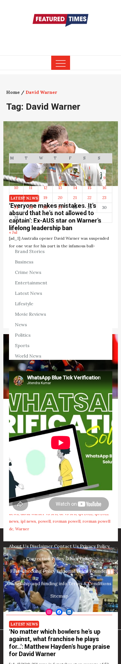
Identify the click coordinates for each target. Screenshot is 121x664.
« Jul (13, 232)
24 (16, 207)
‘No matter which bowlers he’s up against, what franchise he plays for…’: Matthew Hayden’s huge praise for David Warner (59, 642)
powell (44, 521)
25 (31, 207)
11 (30, 187)
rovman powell (66, 521)
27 (60, 207)
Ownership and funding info (37, 583)
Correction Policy (45, 558)
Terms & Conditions (89, 583)
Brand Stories (30, 251)
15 (89, 187)
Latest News (24, 624)
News (21, 324)
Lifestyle (24, 303)
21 (75, 197)
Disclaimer (41, 546)
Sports (22, 345)
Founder (98, 571)
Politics (23, 335)
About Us (19, 546)
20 (60, 197)
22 (89, 197)
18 (31, 197)
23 (104, 197)
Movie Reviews (30, 314)
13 (60, 187)
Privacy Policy (94, 546)
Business (24, 262)
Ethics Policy (78, 558)
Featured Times (60, 37)
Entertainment (31, 283)
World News (28, 356)
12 (45, 187)
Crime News (28, 272)
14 (75, 187)
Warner (22, 528)
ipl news (28, 521)
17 (16, 197)
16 (104, 187)
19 (45, 197)
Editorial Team (72, 571)
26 (45, 207)
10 (16, 187)
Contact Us (66, 546)
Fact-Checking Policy (32, 571)
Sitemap (59, 596)
